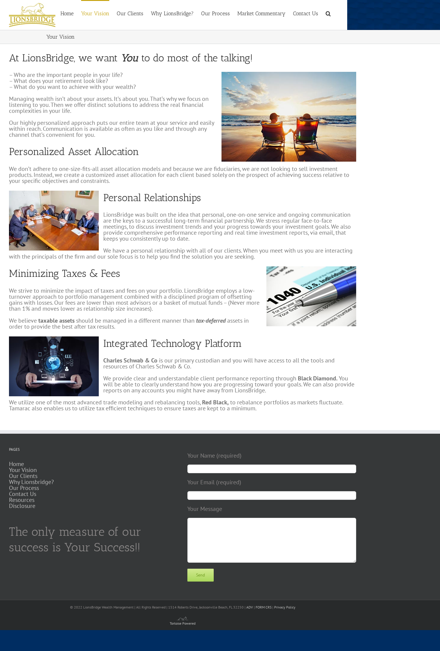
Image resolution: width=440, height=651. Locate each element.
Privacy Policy (284, 607)
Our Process (24, 488)
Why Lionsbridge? (31, 482)
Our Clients (23, 476)
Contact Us (22, 494)
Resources (21, 500)
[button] (328, 13)
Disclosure (22, 506)
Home (16, 464)
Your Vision (23, 470)
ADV (249, 607)
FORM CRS (263, 607)
